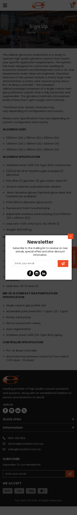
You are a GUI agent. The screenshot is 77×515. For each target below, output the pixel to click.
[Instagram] (37, 273)
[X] (50, 273)
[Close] (70, 236)
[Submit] (63, 263)
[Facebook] (30, 273)
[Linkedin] (44, 273)
